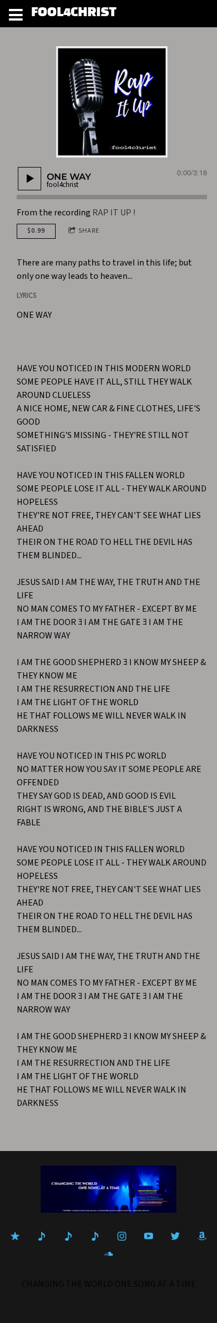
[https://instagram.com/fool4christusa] (121, 1236)
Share (89, 230)
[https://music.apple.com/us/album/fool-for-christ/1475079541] (15, 1236)
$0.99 (36, 230)
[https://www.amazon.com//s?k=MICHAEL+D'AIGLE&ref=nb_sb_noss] (202, 1236)
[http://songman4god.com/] (95, 1236)
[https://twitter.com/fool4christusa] (175, 1236)
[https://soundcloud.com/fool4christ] (108, 1254)
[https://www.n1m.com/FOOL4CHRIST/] (68, 1236)
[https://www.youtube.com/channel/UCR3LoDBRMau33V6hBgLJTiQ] (148, 1236)
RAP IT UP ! (113, 212)
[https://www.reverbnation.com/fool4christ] (41, 1236)
